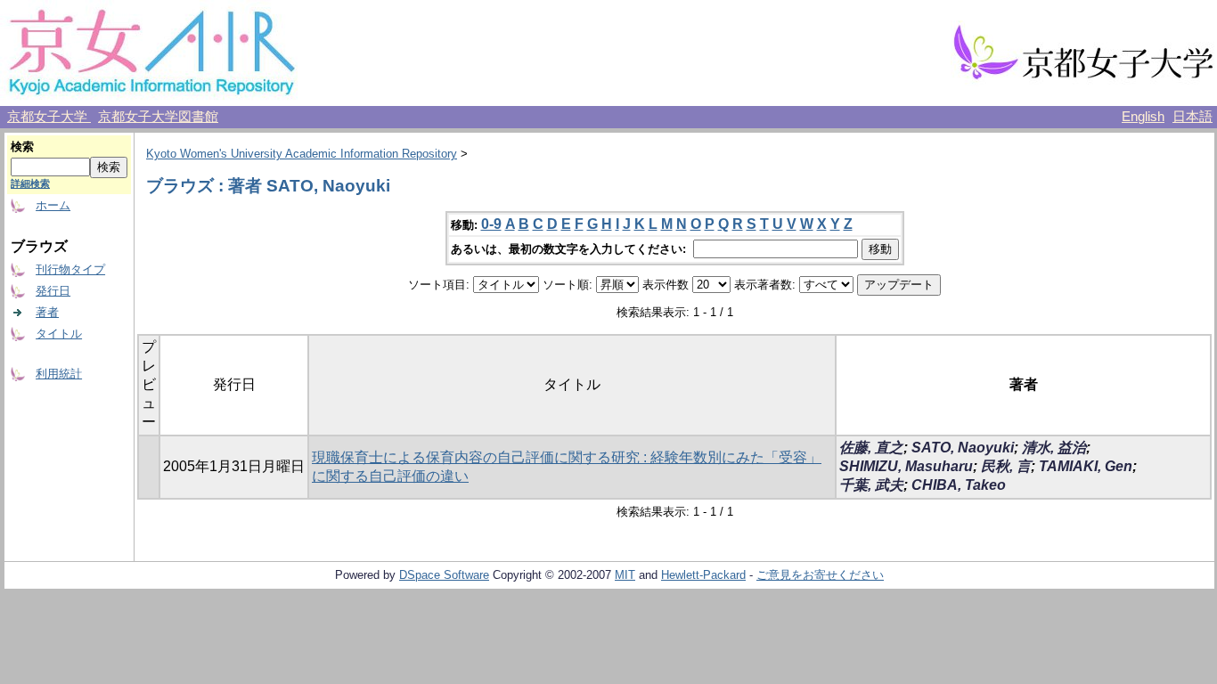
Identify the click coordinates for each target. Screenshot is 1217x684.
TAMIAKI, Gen (1085, 466)
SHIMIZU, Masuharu (906, 466)
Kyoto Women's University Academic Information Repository (301, 153)
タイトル (59, 333)
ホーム (53, 205)
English (1143, 117)
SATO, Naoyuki (962, 447)
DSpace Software (444, 575)
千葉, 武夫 (871, 485)
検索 (22, 146)
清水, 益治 (1054, 447)
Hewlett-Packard (703, 575)
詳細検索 (30, 183)
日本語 (1192, 117)
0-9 (491, 224)
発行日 (53, 290)
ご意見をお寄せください (820, 575)
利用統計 (59, 373)
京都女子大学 (49, 117)
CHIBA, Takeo (958, 485)
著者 (47, 312)
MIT (625, 575)
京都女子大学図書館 (158, 117)
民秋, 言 (1006, 466)
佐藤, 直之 (871, 447)
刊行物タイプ (70, 269)
